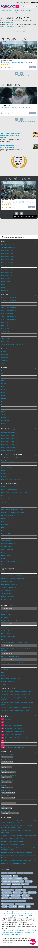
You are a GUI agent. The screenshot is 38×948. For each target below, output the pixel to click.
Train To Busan (7, 60)
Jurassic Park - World (30, 887)
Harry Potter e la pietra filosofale (10, 479)
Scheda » (33, 67)
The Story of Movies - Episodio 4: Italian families (15, 710)
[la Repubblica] (34, 2)
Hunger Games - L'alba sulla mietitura (12, 509)
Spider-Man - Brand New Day (13, 725)
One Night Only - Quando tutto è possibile (17, 738)
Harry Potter (25, 895)
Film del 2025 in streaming (9, 435)
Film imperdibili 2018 (7, 275)
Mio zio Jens (5, 572)
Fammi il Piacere (6, 633)
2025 (10, 244)
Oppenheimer (16, 884)
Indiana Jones (32, 892)
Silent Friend (5, 630)
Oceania (3, 486)
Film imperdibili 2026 (7, 250)
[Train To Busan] (18, 50)
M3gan (15, 876)
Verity (3, 565)
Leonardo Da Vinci (16, 887)
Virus (24, 892)
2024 (14, 244)
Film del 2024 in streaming (9, 438)
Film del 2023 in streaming (9, 441)
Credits (4, 930)
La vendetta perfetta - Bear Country (11, 464)
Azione (3, 363)
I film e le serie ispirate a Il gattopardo (12, 881)
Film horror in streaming (8, 450)
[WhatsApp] (24, 31)
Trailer (15, 916)
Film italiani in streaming (8, 447)
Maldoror (4, 496)
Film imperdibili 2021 (7, 266)
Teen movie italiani (15, 898)
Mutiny (3, 672)
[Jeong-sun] (18, 95)
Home (3, 912)
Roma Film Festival (7, 26)
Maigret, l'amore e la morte (9, 584)
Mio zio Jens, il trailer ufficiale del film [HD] (13, 844)
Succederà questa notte (8, 543)
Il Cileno (3, 470)
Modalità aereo (5, 790)
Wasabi (3, 806)
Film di (3, 284)
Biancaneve (28, 881)
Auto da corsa (17, 892)
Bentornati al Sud (6, 534)
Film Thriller (4, 354)
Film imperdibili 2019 (7, 272)
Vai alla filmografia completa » (28, 76)
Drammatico (5, 62)
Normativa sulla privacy (22, 930)
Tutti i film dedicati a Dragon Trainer (12, 878)
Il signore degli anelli (8, 904)
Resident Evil (5, 518)
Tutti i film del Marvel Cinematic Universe (13, 901)
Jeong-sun (5, 106)
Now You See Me (6, 876)
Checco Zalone (6, 884)
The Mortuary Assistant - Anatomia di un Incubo (15, 642)
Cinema (9, 912)
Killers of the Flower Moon (8, 775)
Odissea (7, 722)
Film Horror (4, 357)
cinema (16, 21)
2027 (2, 244)
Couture (3, 476)
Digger (3, 558)
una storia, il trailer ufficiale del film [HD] (12, 838)
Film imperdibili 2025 (7, 253)
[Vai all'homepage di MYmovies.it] (9, 8)
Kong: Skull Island (6, 760)
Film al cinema (5, 281)
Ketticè (3, 639)
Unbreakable (5, 895)
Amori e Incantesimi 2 (7, 666)
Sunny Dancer (5, 617)
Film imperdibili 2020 (7, 269)
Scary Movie (11, 873)
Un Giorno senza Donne (8, 596)
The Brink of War (6, 593)
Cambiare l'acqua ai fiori (8, 540)
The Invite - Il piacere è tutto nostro (11, 506)
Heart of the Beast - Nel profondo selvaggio (13, 562)
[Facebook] (14, 31)
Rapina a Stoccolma (7, 780)
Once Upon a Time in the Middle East (12, 575)
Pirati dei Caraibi (20, 890)
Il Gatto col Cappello (7, 537)
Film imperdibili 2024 (7, 256)
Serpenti (3, 675)
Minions (4, 873)
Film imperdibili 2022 (7, 263)
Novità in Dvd (5, 290)
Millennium (5, 898)
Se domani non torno (7, 546)
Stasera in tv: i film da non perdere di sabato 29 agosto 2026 (18, 835)
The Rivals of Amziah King (9, 587)
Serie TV (10, 914)
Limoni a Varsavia (6, 467)
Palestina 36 (5, 524)
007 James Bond (6, 892)
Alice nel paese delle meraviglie (24, 904)
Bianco (3, 552)
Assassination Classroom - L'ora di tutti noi (13, 578)
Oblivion (3, 785)
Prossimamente (7, 916)
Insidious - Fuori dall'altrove (9, 489)
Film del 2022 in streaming (9, 444)
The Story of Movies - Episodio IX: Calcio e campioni (16, 691)
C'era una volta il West (7, 754)
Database (16, 912)
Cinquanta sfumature (8, 890)
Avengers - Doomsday (7, 515)
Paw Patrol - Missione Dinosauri (10, 656)
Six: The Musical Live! (7, 590)
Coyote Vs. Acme (6, 614)
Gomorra (19, 873)
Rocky (28, 906)
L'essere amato (5, 555)
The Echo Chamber (6, 669)
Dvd (15, 914)
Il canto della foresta (7, 549)
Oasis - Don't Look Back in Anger (10, 678)
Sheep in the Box (6, 473)
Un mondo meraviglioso (8, 636)
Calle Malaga (5, 521)
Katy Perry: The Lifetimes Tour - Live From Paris (15, 621)
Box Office (31, 914)
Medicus (3, 801)
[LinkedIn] (21, 31)
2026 (6, 244)
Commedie (4, 351)
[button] (32, 941)
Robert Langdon (15, 895)
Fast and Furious (27, 898)
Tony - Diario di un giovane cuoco (11, 461)
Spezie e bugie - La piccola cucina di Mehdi (14, 663)
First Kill (3, 770)
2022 (23, 108)
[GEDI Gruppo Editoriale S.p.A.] (27, 2)
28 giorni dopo (28, 873)
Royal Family (5, 887)
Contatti (10, 930)
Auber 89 (4, 684)
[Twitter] (17, 31)
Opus (25, 878)
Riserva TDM (19, 932)
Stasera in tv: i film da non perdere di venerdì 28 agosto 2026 (19, 860)
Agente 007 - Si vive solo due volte (11, 765)
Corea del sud (15, 62)
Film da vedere (5, 278)
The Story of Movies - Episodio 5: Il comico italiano (15, 707)
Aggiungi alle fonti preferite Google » (22, 12)
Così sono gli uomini (7, 581)
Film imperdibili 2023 (7, 259)
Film (22, 912)
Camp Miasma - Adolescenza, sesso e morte (14, 492)
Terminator (22, 906)
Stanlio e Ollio (5, 796)
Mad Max (4, 906)
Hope (2, 527)
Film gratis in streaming (8, 432)
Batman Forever (6, 811)
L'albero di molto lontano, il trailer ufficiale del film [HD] (17, 852)
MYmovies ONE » (6, 12)
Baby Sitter (25, 884)
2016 (23, 62)
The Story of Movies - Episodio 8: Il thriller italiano (15, 694)
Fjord (2, 531)
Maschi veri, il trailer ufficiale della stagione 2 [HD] (15, 863)
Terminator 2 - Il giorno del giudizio (15, 741)
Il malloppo (4, 627)
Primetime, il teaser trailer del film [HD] (12, 841)
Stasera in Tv (22, 914)
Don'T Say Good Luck (7, 600)
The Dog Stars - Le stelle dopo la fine (12, 458)
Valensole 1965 (5, 499)
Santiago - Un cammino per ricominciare (13, 512)
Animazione (4, 360)
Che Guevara (12, 906)
